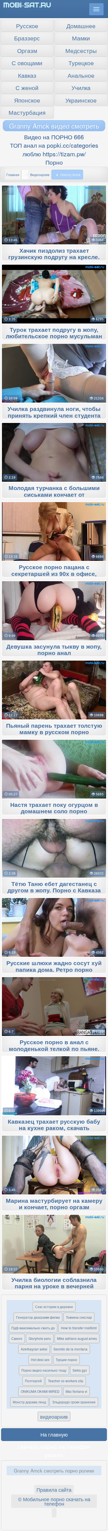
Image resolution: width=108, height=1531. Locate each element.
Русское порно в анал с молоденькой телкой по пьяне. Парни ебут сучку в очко (54, 1049)
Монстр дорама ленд (29, 1401)
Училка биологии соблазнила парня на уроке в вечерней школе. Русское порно (54, 1286)
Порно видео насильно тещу (43, 1370)
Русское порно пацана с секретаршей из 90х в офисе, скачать (54, 574)
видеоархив (54, 1416)
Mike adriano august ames (77, 1338)
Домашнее (81, 25)
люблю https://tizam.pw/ (54, 154)
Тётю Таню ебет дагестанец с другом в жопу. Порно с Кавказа (54, 887)
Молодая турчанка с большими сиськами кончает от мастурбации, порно (54, 495)
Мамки (81, 38)
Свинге (16, 1338)
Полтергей (33, 1380)
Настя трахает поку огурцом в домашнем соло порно (54, 808)
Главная (12, 174)
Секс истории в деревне (54, 1306)
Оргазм (27, 50)
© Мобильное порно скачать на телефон (54, 1501)
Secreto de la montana (70, 1349)
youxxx (54, 1454)
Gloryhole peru (40, 1338)
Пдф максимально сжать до (33, 1327)
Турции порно (66, 1359)
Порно (54, 162)
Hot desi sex (40, 1359)
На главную (54, 1434)
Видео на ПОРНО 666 (54, 137)
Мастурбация (27, 112)
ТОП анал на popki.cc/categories (54, 145)
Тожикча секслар (79, 1317)
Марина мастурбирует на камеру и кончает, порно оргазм (54, 1204)
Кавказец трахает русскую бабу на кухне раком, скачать (54, 1125)
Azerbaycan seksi (34, 1349)
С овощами (27, 63)
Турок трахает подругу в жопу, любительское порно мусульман (54, 333)
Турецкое (81, 63)
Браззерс (27, 38)
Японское (27, 100)
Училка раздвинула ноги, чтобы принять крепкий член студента (54, 412)
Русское (27, 25)
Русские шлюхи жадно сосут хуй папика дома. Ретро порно (54, 966)
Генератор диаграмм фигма (38, 1317)
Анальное (81, 75)
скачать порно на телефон (54, 1446)
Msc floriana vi (76, 1391)
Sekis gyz (80, 1370)
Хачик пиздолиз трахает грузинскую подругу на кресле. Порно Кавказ (54, 257)
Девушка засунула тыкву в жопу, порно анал (54, 650)
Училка (81, 87)
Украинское (81, 100)
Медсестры (81, 50)
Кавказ (27, 75)
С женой (27, 87)
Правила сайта (54, 1489)
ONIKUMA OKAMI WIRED (40, 1391)
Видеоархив (39, 174)
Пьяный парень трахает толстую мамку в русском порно (54, 729)
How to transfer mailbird (79, 1327)
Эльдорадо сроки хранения (74, 1401)
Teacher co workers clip (65, 1380)
